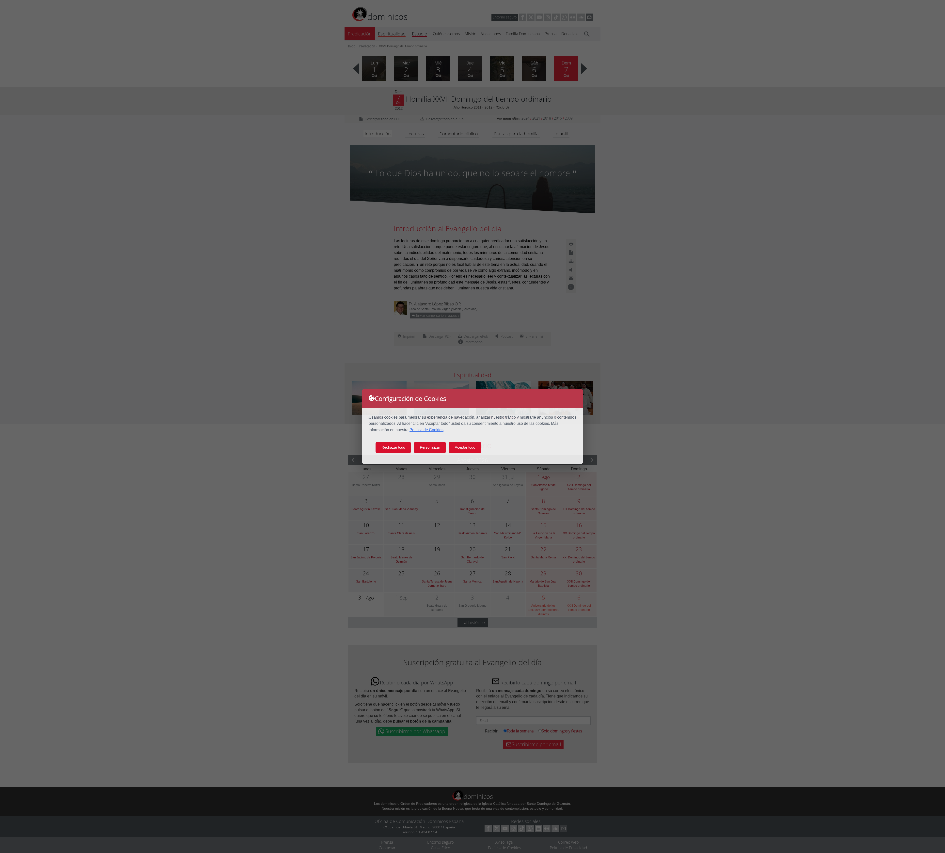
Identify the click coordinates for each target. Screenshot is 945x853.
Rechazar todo (393, 447)
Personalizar (430, 447)
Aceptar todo (465, 447)
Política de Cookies (426, 430)
